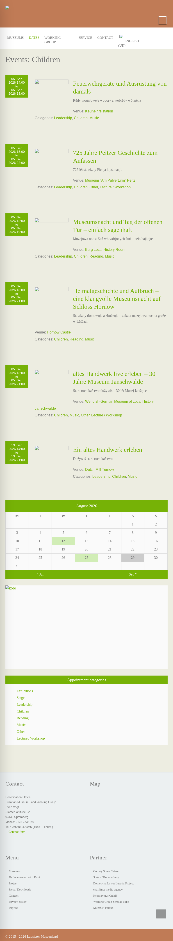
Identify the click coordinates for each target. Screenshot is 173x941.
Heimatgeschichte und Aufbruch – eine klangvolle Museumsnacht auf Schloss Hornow (117, 298)
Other (93, 187)
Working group (52, 39)
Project (13, 883)
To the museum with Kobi (24, 877)
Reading (96, 256)
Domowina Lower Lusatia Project (113, 883)
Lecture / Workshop (115, 187)
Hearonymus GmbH (105, 895)
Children (81, 118)
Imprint (13, 907)
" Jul (40, 574)
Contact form (16, 832)
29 (132, 558)
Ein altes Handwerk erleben (107, 449)
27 (86, 558)
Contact (104, 37)
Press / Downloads (20, 889)
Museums (14, 37)
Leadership (63, 118)
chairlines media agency (108, 889)
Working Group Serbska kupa (111, 901)
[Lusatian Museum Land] (7, 6)
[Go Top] (161, 913)
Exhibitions (25, 691)
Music (94, 118)
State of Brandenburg (106, 877)
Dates (33, 37)
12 (63, 541)
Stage (21, 698)
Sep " (133, 574)
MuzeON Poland (103, 907)
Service (84, 37)
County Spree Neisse (105, 871)
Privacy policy (18, 901)
